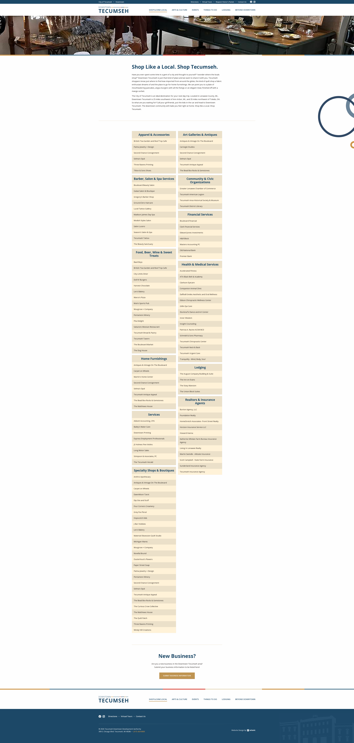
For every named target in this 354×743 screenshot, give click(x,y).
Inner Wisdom (186, 318)
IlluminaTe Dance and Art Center (194, 312)
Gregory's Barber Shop (144, 197)
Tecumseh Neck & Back (190, 347)
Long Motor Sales (141, 450)
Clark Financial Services (190, 226)
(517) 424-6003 (139, 731)
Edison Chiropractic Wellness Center (195, 300)
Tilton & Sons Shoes (142, 170)
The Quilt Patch (140, 618)
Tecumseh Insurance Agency (192, 471)
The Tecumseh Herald (143, 462)
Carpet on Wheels (141, 371)
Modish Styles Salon (142, 220)
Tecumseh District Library (191, 206)
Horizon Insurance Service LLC (193, 427)
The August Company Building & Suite (196, 374)
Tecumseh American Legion (192, 194)
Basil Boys (138, 262)
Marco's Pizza (139, 297)
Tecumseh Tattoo (141, 238)
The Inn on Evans (187, 379)
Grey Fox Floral (140, 512)
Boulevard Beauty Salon (144, 185)
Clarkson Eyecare (187, 282)
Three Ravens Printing (143, 164)
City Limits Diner (141, 274)
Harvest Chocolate (142, 285)
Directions (195, 2)
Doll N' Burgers (140, 279)
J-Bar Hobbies (140, 524)
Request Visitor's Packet (225, 2)
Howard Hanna (186, 433)
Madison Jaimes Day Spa (144, 214)
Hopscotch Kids (140, 518)
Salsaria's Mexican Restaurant (147, 327)
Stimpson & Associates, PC (145, 456)
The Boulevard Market (143, 344)
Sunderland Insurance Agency (193, 466)
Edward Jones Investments (191, 232)
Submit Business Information (177, 676)
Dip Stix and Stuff (141, 500)
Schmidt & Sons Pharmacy (191, 335)
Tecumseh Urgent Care (190, 353)
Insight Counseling (188, 324)
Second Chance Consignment (146, 153)
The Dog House (140, 350)
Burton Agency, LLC (188, 409)
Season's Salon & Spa (143, 232)
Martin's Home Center (143, 377)
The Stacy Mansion (188, 385)
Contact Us (242, 2)
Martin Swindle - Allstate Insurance (195, 454)
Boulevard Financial (188, 221)
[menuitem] (158, 10)
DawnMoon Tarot (141, 494)
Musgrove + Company (143, 309)
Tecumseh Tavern (142, 338)
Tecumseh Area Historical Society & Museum (199, 200)
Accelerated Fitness (188, 271)
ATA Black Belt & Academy (191, 276)
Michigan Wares (141, 541)
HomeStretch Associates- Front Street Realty (199, 421)
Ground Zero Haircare (143, 203)
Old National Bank (188, 250)
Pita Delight (139, 321)
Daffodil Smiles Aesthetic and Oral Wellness (198, 294)
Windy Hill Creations (142, 630)
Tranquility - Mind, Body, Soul (192, 359)
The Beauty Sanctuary (143, 244)
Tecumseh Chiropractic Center (193, 341)
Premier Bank (186, 256)
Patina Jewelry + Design (144, 147)
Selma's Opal (139, 158)
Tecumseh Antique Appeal (191, 164)
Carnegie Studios (187, 147)
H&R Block (184, 238)
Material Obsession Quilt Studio (147, 535)
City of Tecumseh (105, 2)
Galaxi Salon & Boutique (144, 191)
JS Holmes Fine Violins (143, 444)
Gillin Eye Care (186, 306)
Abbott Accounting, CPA (144, 421)
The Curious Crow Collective (146, 606)
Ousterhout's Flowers (143, 559)
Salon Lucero (139, 226)
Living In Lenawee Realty (190, 448)
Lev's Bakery (139, 291)
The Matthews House (143, 406)
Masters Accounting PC (190, 244)
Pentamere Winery (142, 315)
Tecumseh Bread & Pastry (145, 333)
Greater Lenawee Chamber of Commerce (198, 188)
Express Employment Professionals (149, 438)
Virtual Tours (207, 2)
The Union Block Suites (190, 391)
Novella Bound (140, 553)
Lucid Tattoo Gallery (142, 208)
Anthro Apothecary (142, 477)
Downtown (120, 2)
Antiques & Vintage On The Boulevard (196, 141)
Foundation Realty (188, 415)
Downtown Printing (142, 432)
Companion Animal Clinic (191, 288)
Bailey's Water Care (142, 427)
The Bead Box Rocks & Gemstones (195, 170)
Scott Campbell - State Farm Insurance (196, 460)
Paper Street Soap (142, 565)
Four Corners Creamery (144, 506)
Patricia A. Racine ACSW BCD (192, 329)
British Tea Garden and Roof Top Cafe (150, 141)
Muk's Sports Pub (141, 303)
